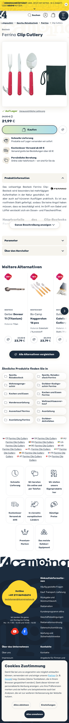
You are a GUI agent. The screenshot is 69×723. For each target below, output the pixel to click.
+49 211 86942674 (20, 595)
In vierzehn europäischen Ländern (34, 516)
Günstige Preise (54, 514)
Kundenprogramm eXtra (52, 611)
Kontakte (44, 652)
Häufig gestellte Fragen (51, 587)
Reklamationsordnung (51, 622)
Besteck (6, 29)
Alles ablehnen (21, 705)
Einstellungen (48, 705)
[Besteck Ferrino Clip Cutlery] (34, 74)
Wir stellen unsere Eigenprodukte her (54, 487)
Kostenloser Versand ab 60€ (15, 516)
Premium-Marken (25, 542)
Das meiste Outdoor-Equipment (44, 544)
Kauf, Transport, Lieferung (53, 592)
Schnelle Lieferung (15, 484)
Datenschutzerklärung (51, 627)
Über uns (6, 652)
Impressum (7, 658)
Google (8, 679)
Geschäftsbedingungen (51, 617)
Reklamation (46, 606)
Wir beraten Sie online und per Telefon (34, 485)
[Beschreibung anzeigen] (11, 116)
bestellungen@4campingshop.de (19, 599)
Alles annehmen (34, 714)
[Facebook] (25, 631)
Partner (52, 675)
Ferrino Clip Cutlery (18, 438)
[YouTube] (15, 631)
